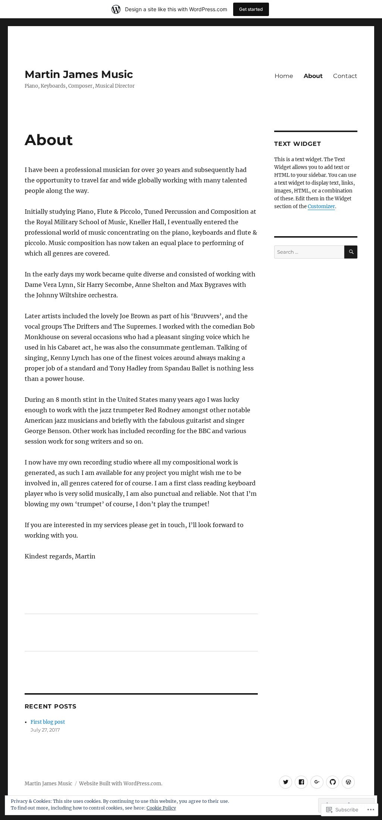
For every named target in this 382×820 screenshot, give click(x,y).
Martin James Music (79, 74)
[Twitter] (285, 782)
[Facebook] (301, 782)
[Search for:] (309, 252)
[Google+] (316, 782)
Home (284, 75)
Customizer (321, 206)
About (313, 75)
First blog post (48, 722)
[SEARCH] (350, 252)
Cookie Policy (161, 808)
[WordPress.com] (348, 782)
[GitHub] (332, 782)
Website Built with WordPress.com (120, 783)
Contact (345, 75)
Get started (251, 9)
